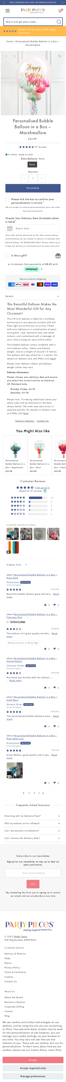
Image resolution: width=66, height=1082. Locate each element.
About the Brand (14, 997)
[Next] (14, 56)
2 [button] (29, 793)
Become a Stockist (15, 1002)
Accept (33, 1059)
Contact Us (43, 421)
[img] (14, 589)
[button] (27, 147)
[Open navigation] (8, 11)
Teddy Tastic (20, 936)
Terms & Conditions (15, 972)
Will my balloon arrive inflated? (22, 823)
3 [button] (34, 793)
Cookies (9, 977)
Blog (7, 1016)
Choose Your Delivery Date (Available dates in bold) (32, 220)
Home (10, 41)
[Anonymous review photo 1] (15, 770)
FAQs (7, 958)
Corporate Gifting (14, 1006)
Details (9, 296)
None (32, 164)
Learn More (55, 1050)
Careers (9, 1011)
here (53, 358)
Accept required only (33, 1068)
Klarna (8, 963)
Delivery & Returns (15, 953)
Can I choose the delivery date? (22, 838)
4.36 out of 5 (42, 487)
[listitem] (15, 455)
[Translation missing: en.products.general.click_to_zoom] (59, 56)
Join (33, 884)
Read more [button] (15, 680)
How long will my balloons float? (23, 816)
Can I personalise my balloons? (22, 830)
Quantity (33, 171)
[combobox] (33, 21)
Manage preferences (32, 1076)
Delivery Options (24, 421)
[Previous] (6, 56)
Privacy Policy (12, 967)
